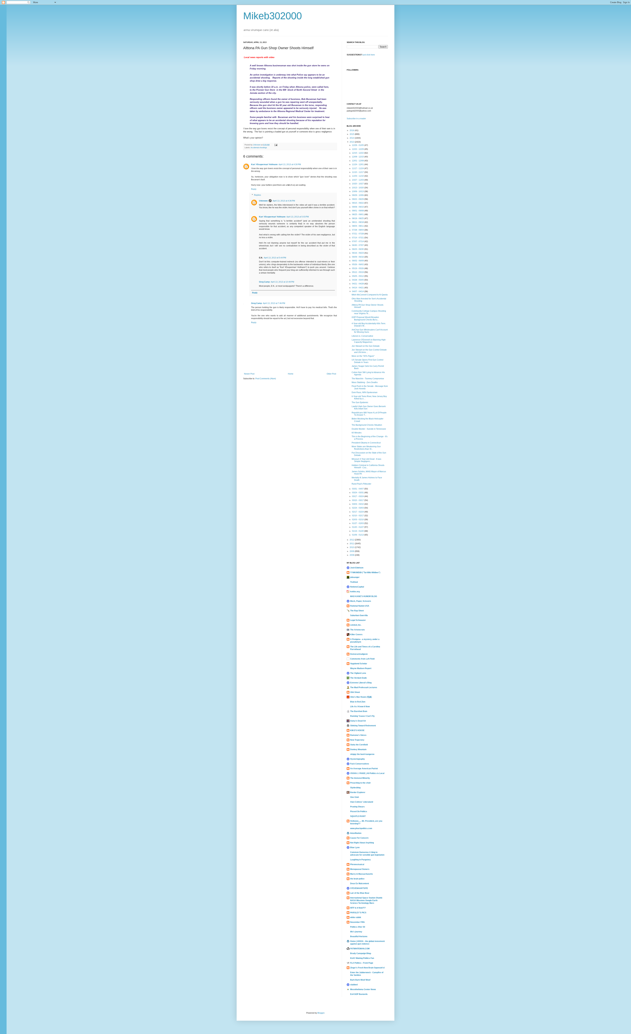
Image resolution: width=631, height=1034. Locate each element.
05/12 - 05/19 (358, 272)
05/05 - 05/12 (358, 276)
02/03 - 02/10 (358, 519)
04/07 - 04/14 (358, 291)
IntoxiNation (355, 833)
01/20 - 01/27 (358, 527)
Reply (253, 189)
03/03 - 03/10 (358, 504)
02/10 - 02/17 (358, 515)
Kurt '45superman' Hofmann (264, 164)
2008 (352, 555)
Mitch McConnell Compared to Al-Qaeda (370, 295)
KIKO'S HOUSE (357, 730)
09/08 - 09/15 (358, 207)
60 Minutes (357, 433)
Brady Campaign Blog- (360, 953)
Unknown (263, 201)
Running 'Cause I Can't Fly (362, 716)
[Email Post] (276, 145)
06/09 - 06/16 (358, 257)
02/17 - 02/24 (358, 512)
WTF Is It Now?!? (358, 908)
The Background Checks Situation (367, 425)
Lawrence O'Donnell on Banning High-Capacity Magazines (369, 341)
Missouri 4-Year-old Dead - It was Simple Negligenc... (366, 460)
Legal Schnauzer (358, 620)
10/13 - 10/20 (358, 188)
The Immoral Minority (360, 778)
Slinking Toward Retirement (363, 725)
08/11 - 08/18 (358, 222)
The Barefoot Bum (358, 711)
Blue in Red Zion (357, 702)
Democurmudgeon (359, 654)
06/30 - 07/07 (358, 245)
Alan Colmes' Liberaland (361, 802)
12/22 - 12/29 (358, 149)
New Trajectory (357, 740)
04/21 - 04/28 (358, 284)
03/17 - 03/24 (358, 496)
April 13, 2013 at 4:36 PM (284, 201)
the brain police (357, 879)
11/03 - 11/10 (358, 176)
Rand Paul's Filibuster (361, 484)
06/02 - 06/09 (358, 261)
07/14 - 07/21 (358, 238)
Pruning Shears (357, 807)
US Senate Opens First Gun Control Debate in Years (367, 361)
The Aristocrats (357, 630)
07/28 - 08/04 (358, 230)
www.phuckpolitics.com (361, 828)
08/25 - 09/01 (358, 214)
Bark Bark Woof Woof (360, 980)
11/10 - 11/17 (358, 172)
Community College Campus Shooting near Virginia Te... (369, 312)
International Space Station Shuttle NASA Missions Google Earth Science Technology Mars (366, 900)
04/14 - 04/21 (358, 288)
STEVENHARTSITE (359, 888)
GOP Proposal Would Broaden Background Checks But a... (365, 318)
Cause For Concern (359, 838)
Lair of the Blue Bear (359, 893)
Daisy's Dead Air (358, 721)
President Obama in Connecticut (366, 443)
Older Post (331, 374)
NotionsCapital (357, 587)
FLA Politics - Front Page (361, 963)
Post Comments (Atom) (265, 378)
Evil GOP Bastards (359, 994)
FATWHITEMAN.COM (360, 948)
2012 (352, 540)
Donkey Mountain (358, 749)
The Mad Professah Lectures (363, 687)
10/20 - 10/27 (358, 184)
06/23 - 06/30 (358, 249)
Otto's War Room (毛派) (361, 697)
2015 (352, 134)
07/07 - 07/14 (358, 241)
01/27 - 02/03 (358, 523)
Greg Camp (264, 282)
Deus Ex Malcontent (359, 883)
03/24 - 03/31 (358, 492)
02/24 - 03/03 (358, 508)
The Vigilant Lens (358, 673)
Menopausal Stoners (359, 869)
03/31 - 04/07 (358, 489)
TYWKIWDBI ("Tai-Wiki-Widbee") (365, 572)
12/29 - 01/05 (358, 145)
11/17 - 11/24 (358, 168)
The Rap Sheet (357, 611)
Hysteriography (357, 759)
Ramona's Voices (358, 735)
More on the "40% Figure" (363, 356)
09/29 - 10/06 (358, 195)
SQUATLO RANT (358, 816)
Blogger (320, 1013)
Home (290, 374)
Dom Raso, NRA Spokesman (364, 392)
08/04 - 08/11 (358, 226)
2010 (352, 547)
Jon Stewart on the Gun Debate (366, 346)
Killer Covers (356, 634)
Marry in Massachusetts (361, 874)
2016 (352, 130)
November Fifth (357, 922)
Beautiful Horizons (358, 936)
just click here (369, 55)
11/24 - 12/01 (358, 164)
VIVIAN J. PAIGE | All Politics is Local (367, 773)
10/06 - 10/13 (358, 191)
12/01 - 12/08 (358, 161)
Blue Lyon (355, 847)
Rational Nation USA (359, 606)
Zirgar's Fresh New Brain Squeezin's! (367, 968)
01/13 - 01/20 (358, 531)
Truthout (354, 582)
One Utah (354, 797)
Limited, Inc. (355, 625)
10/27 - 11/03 (358, 180)
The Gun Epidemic (360, 402)
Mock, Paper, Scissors (360, 601)
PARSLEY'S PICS (358, 912)
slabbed (354, 985)
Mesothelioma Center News (363, 989)
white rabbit (355, 917)
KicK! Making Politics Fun (362, 958)
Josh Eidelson (356, 568)
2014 (352, 138)
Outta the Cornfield (359, 745)
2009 (352, 551)
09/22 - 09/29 (358, 199)
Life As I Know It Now (360, 706)
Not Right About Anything (362, 843)
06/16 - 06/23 (358, 253)
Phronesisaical (357, 864)
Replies (257, 195)
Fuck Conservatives (359, 764)
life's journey (356, 932)
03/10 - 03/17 (358, 500)
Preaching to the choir (360, 783)
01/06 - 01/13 (358, 535)
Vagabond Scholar (358, 663)
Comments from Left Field (362, 659)
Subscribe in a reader (356, 118)
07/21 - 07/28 (358, 234)
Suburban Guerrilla (359, 615)
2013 (352, 142)
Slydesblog (355, 787)
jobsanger (355, 577)
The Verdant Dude (358, 678)
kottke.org (355, 591)
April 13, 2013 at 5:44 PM (275, 258)
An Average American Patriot (364, 768)
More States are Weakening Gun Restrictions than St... (366, 447)
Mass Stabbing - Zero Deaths (365, 382)
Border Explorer (357, 792)
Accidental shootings (259, 148)
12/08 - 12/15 (358, 157)
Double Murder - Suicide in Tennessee (369, 429)
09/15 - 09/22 (358, 203)
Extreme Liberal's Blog (361, 683)
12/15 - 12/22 (358, 153)
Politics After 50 (357, 927)
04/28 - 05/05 (358, 280)
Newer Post (249, 374)
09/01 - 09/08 (358, 211)
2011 (352, 543)
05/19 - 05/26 (358, 268)
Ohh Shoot (355, 692)
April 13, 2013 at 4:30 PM (290, 164)
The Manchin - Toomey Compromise (368, 378)
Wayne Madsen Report (360, 668)
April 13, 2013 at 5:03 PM (297, 217)
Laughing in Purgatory (360, 860)
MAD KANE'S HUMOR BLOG (363, 596)
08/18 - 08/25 (358, 218)
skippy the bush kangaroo (362, 754)
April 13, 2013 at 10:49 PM (282, 282)
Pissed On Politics (358, 811)
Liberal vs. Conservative (362, 336)
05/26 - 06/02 (358, 264)
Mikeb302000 (272, 15)
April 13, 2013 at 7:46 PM (274, 303)
